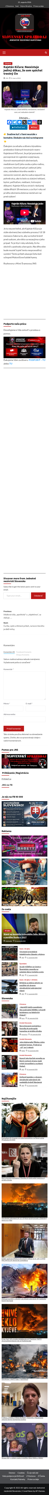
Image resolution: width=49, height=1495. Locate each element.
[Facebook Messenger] (19, 122)
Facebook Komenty (23, 652)
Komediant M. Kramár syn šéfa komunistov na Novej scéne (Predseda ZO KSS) (23, 1139)
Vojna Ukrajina (26, 6)
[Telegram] (14, 122)
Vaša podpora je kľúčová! (13, 1476)
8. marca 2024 (16, 78)
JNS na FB (7, 785)
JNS (7, 78)
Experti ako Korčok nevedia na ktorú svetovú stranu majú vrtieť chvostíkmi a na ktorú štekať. (32, 1062)
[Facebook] (9, 122)
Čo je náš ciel (32, 1473)
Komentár (9, 669)
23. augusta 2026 (32, 1086)
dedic (23, 1051)
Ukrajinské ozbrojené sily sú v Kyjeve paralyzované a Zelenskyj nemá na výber (24, 1219)
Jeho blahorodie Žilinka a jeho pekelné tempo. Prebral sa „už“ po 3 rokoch (32, 1045)
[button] (4, 52)
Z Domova (10, 6)
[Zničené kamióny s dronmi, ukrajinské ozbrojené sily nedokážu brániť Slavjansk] (10, 1080)
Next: (24, 626)
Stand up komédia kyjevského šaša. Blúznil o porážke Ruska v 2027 (24, 936)
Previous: (22, 614)
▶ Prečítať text (18, 127)
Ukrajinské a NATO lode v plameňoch (15, 1379)
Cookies (21, 1473)
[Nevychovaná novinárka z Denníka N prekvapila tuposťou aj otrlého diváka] (10, 1028)
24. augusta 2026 (20, 941)
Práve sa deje (38, 6)
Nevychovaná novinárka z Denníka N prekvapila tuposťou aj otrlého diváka (30, 1029)
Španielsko (23, 964)
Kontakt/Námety (17, 1479)
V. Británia (34, 980)
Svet (17, 6)
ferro (23, 1018)
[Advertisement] (24, 292)
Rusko (21, 949)
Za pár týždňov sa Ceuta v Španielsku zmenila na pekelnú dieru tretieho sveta (31, 969)
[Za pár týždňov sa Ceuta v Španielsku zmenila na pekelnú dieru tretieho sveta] (10, 969)
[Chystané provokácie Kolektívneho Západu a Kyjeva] (10, 953)
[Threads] (39, 122)
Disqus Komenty (22, 655)
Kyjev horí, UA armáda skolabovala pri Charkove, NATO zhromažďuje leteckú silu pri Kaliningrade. (22, 1340)
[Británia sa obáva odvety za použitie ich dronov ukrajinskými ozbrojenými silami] (10, 987)
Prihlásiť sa (6, 779)
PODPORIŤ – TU (37, 360)
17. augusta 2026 (32, 958)
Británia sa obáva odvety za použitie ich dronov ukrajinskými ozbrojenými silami (31, 987)
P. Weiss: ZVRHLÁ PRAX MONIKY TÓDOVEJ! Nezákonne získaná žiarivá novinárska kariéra (22, 1419)
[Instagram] (34, 122)
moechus (24, 1034)
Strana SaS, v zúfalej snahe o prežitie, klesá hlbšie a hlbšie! (22, 1458)
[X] (24, 122)
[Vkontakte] (29, 122)
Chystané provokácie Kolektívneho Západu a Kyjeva (32, 953)
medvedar (9, 941)
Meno (7, 703)
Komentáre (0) (9, 652)
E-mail (29, 703)
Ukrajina (7, 931)
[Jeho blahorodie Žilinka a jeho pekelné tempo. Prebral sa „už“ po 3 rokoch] (10, 1045)
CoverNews (27, 1491)
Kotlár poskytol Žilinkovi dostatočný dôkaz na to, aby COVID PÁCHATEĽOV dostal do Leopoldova (23, 1259)
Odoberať (38, 595)
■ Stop (34, 127)
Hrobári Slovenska (25, 1023)
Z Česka (41, 1476)
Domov (12, 1473)
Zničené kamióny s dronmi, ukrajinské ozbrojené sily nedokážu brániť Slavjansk (30, 1080)
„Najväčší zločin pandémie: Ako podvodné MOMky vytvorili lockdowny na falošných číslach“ (32, 1011)
